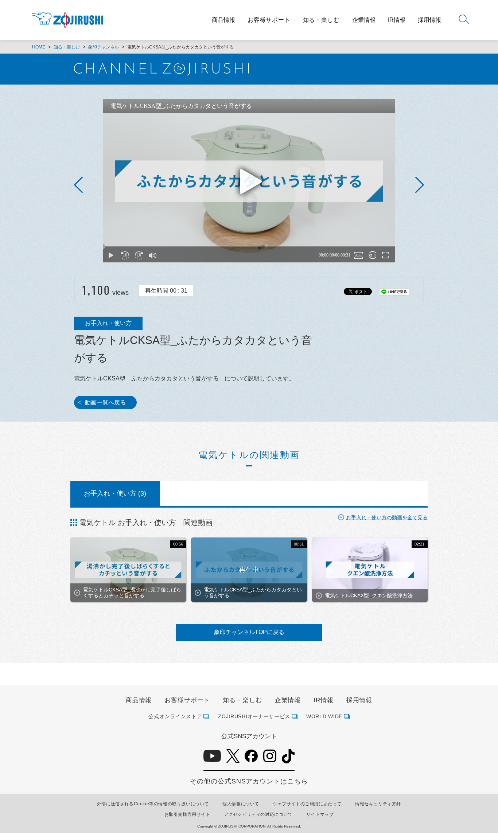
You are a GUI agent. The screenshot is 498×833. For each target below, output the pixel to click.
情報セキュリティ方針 (378, 803)
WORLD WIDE (324, 716)
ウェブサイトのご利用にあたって (307, 803)
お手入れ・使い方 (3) (115, 493)
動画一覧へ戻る (105, 402)
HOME (38, 47)
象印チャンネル (103, 47)
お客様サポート (269, 20)
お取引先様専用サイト (187, 814)
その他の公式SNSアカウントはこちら (249, 781)
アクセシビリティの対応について (258, 814)
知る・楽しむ (321, 20)
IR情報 (396, 20)
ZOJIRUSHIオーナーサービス (254, 716)
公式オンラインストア (175, 716)
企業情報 (364, 20)
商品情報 (223, 20)
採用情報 (429, 20)
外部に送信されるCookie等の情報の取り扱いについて (153, 803)
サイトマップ (320, 814)
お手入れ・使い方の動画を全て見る (387, 517)
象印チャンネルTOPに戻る (249, 632)
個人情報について (240, 803)
